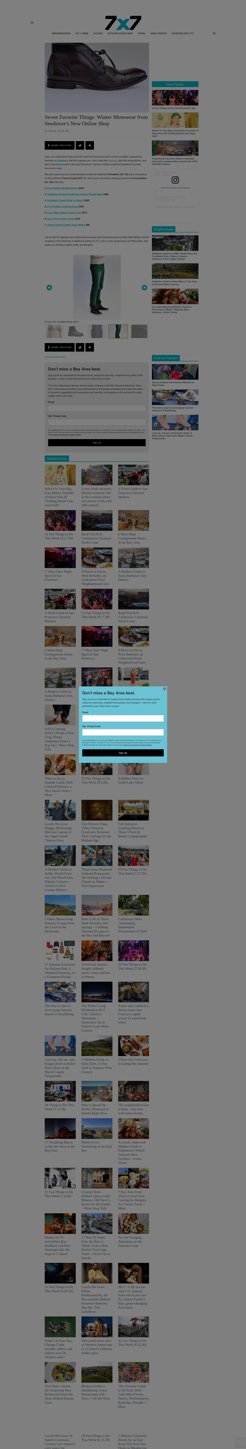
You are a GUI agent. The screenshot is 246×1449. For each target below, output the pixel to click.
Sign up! (123, 752)
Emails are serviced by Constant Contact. (137, 745)
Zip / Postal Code (91, 726)
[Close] (164, 689)
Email (85, 712)
